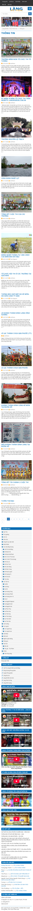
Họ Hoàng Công (8, 591)
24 (28, 519)
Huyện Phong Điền (8, 673)
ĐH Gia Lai (7, 561)
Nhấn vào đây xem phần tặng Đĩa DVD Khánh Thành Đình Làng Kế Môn (16, 767)
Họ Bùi (6, 584)
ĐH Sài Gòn (7, 576)
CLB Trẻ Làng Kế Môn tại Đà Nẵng (11, 668)
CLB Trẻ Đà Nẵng (8, 549)
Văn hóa (5, 643)
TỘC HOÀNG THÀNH (19, 865)
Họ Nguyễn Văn (8, 606)
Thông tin (5, 641)
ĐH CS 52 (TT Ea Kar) (9, 557)
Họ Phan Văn (7, 611)
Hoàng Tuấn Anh (5, 865)
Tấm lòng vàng (8, 653)
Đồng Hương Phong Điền (9, 670)
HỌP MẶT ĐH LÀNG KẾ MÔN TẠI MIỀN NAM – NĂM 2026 (15, 832)
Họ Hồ (6, 589)
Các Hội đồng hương (8, 547)
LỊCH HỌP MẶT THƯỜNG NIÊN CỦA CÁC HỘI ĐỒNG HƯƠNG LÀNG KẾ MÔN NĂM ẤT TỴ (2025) (14, 857)
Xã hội (4, 651)
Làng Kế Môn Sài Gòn (8, 678)
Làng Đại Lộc (6, 675)
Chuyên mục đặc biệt (8, 542)
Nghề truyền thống (8, 638)
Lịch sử (5, 537)
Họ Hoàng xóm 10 (8, 596)
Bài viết (6, 646)
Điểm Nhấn (6, 544)
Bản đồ (4, 4)
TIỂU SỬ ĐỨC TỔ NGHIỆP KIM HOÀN (20, 876)
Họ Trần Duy (7, 614)
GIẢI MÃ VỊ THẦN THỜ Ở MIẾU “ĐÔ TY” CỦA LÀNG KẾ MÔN (16, 849)
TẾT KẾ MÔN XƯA (5, 855)
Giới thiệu (17, 1)
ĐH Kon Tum (7, 564)
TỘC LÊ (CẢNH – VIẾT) (17, 888)
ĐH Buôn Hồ (7, 552)
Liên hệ (9, 4)
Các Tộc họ (6, 581)
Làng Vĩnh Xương (7, 683)
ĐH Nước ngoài (8, 571)
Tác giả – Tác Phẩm (9, 648)
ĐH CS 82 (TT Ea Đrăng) (10, 559)
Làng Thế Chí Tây (7, 680)
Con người (6, 626)
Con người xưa (8, 631)
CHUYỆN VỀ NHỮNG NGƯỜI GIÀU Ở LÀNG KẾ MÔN (16, 870)
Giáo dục (5, 539)
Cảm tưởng (6, 624)
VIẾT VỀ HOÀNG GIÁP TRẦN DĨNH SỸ (20, 874)
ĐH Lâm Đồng (7, 566)
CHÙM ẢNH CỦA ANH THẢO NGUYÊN (14, 885)
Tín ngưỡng (6, 534)
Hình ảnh (24, 1)
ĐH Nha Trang (8, 569)
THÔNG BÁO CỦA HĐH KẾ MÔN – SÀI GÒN (12, 836)
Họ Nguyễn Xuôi (8, 604)
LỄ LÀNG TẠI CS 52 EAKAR (15, 882)
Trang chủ (4, 1)
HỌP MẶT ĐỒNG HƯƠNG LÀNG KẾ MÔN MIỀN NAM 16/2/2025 (14, 846)
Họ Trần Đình (7, 619)
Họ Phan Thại (7, 609)
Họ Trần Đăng (7, 616)
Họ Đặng (6, 586)
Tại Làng (6, 579)
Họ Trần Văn (7, 621)
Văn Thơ (5, 532)
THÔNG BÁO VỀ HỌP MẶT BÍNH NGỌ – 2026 (12, 834)
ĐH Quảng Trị (7, 574)
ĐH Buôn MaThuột (9, 554)
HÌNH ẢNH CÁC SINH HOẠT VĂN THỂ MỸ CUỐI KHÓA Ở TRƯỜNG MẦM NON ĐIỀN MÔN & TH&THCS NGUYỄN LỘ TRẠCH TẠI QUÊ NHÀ (15, 840)
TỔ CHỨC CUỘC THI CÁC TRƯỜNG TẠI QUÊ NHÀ (13, 843)
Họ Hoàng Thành (8, 594)
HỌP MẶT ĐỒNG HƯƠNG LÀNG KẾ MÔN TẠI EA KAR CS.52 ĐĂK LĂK (16, 852)
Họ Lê (5, 599)
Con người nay (8, 628)
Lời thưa (11, 1)
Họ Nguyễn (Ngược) (9, 601)
